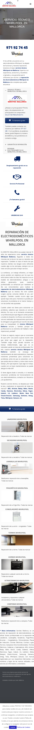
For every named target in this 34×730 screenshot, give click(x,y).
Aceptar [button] (13, 727)
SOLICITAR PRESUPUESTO (14, 115)
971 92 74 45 (17, 47)
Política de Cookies (23, 727)
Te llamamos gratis (18, 121)
